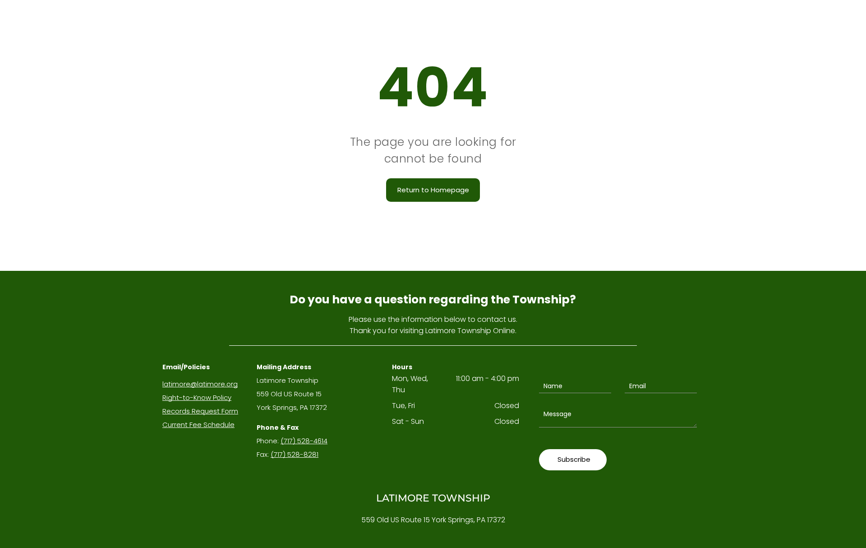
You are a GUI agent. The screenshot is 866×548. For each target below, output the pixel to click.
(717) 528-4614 (304, 441)
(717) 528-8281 (294, 454)
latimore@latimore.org (200, 384)
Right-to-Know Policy (196, 397)
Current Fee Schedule (198, 424)
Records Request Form (200, 411)
